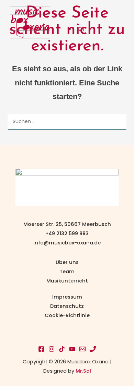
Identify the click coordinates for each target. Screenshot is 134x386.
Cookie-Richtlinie (67, 315)
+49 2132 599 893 (67, 233)
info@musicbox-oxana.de (67, 242)
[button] (116, 11)
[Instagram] (51, 349)
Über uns (67, 262)
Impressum (67, 296)
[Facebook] (41, 349)
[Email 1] (82, 349)
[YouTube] (72, 349)
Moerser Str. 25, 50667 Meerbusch (67, 224)
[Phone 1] (93, 349)
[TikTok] (62, 349)
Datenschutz (67, 306)
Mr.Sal (83, 370)
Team (67, 271)
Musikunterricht (67, 280)
